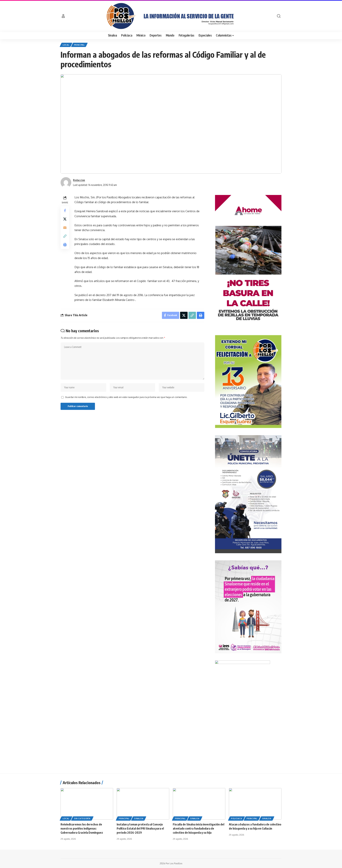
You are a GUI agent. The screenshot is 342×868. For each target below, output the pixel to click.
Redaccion (79, 180)
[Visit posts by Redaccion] (66, 182)
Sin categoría (82, 818)
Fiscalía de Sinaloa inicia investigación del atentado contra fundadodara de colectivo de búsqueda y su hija (198, 828)
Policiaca (236, 818)
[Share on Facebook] (65, 210)
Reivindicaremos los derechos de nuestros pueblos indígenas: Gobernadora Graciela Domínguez (82, 828)
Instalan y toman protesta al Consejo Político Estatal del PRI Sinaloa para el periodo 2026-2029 (140, 828)
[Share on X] (65, 219)
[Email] (65, 227)
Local (66, 45)
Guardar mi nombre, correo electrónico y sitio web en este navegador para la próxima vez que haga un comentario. (126, 397)
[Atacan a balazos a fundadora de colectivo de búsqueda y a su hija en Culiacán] (255, 804)
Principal (79, 45)
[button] (63, 16)
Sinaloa (138, 818)
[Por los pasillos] (171, 16)
